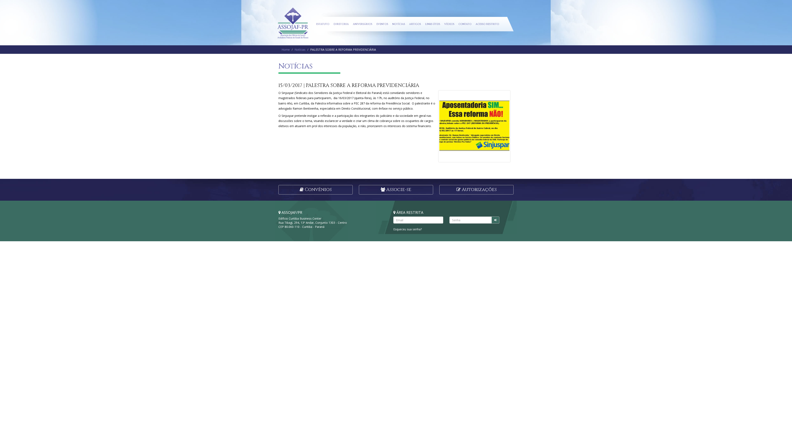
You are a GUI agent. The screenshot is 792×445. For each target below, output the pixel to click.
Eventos (382, 24)
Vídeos (449, 24)
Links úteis (432, 24)
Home (286, 50)
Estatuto (322, 24)
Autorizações (479, 190)
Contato (464, 24)
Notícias (398, 24)
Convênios (318, 190)
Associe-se (398, 190)
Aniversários (362, 24)
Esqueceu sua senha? (407, 229)
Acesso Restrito (487, 24)
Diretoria (341, 24)
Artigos (415, 24)
